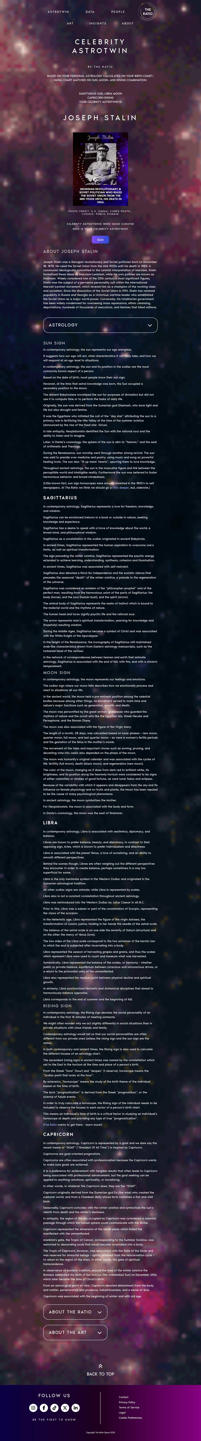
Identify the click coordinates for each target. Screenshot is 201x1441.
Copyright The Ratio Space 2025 (100, 1432)
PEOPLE (118, 12)
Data (90, 12)
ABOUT (128, 23)
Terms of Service (129, 1407)
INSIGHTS (98, 23)
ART (70, 23)
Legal (122, 1412)
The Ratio (50, 1124)
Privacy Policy (127, 1402)
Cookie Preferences (130, 1417)
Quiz (100, 240)
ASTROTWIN (58, 12)
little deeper (121, 487)
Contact (123, 1397)
